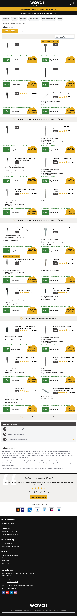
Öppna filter (10, 31)
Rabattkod (63, 610)
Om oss (4, 558)
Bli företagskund (7, 543)
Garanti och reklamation (9, 531)
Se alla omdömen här (37, 497)
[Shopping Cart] (74, 3)
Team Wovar (5, 560)
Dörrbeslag (23, 18)
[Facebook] (4, 593)
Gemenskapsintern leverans (10, 546)
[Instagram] (16, 593)
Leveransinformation (8, 523)
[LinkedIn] (12, 593)
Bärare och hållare (34, 18)
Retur (3, 526)
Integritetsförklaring (16, 610)
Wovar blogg (5, 563)
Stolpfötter (21, 23)
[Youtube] (8, 593)
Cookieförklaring (28, 610)
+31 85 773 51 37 (12, 582)
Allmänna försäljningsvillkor (10, 555)
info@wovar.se (10, 580)
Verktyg (60, 18)
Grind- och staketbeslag (48, 18)
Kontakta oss (6, 528)
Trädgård (14, 18)
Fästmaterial (6, 18)
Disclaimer (38, 610)
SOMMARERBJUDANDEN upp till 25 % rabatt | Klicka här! (39, 13)
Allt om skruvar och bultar (10, 534)
